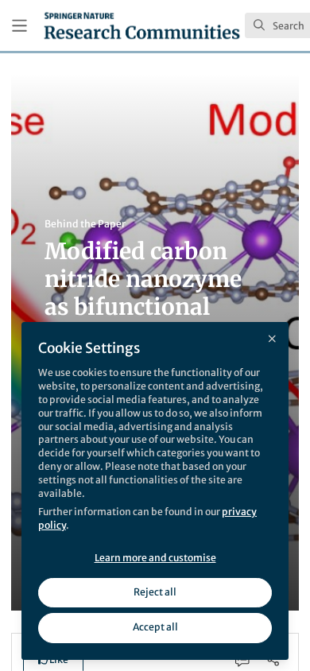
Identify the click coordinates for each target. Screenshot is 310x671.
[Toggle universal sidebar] (19, 25)
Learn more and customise (155, 558)
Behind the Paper (85, 224)
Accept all (155, 627)
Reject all (155, 592)
